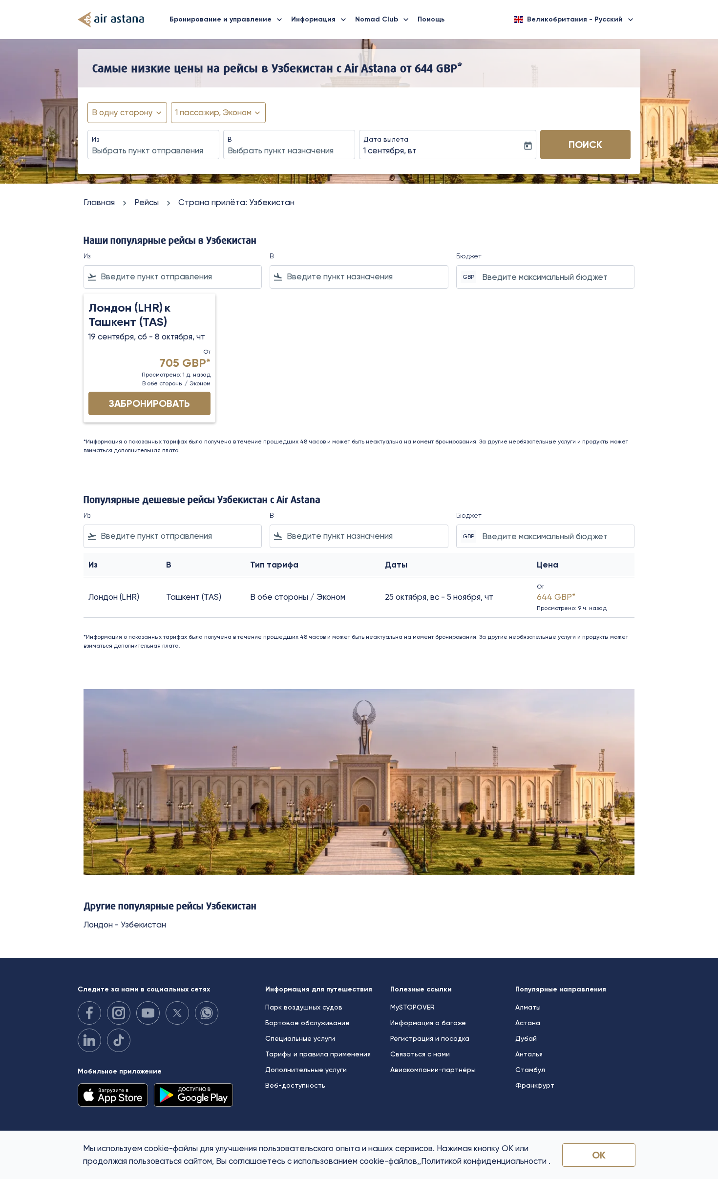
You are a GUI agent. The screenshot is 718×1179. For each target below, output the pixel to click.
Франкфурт (534, 1085)
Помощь (431, 19)
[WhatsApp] (206, 1013)
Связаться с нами (420, 1054)
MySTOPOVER (412, 1007)
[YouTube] (148, 1013)
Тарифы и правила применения (318, 1054)
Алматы (528, 1007)
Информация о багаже (428, 1023)
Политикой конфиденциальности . (485, 1161)
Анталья (529, 1054)
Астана (527, 1023)
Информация (319, 19)
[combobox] (153, 151)
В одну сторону (122, 112)
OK (599, 1155)
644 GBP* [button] (439, 68)
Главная (99, 202)
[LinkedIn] (89, 1040)
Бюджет (469, 256)
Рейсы (146, 202)
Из (96, 139)
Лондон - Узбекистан (125, 924)
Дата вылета (385, 139)
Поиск (585, 144)
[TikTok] (118, 1040)
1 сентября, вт (390, 150)
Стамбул (530, 1070)
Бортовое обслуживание (307, 1023)
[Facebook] (89, 1013)
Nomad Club (383, 19)
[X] (177, 1013)
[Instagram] (118, 1013)
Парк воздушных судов (303, 1007)
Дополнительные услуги (306, 1070)
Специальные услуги (300, 1038)
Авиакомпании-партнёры (433, 1070)
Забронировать (149, 403)
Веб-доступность (295, 1085)
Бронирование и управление (226, 19)
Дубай (526, 1038)
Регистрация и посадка (429, 1038)
